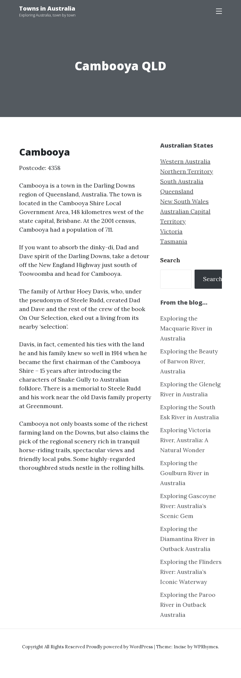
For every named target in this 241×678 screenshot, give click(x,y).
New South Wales (184, 201)
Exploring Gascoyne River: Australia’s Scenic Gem (188, 506)
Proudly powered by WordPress (120, 646)
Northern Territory (186, 171)
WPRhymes (206, 646)
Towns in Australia (47, 8)
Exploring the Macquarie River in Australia (186, 328)
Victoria (171, 231)
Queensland (176, 191)
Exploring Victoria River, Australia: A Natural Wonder (185, 440)
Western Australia (185, 161)
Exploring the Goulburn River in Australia (184, 473)
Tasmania (173, 241)
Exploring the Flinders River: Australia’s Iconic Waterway (191, 571)
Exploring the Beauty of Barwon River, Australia (189, 361)
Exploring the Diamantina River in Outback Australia (187, 538)
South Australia (181, 181)
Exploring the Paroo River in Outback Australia (187, 604)
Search (170, 260)
